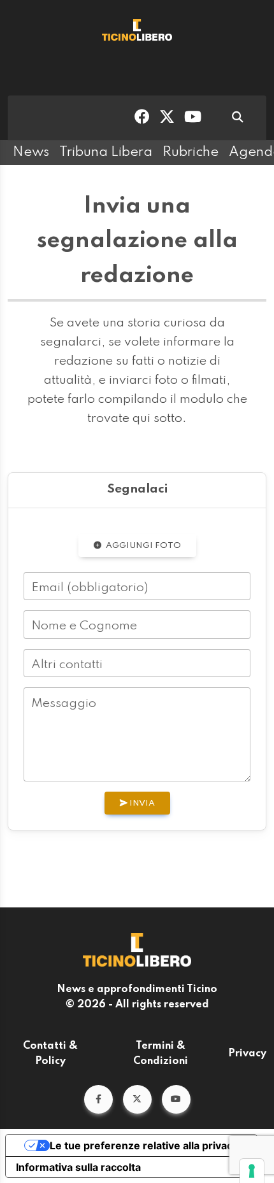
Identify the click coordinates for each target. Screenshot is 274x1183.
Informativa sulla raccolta (78, 1167)
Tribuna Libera (105, 152)
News (31, 152)
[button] (98, 1099)
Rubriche (190, 152)
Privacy (247, 1054)
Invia (141, 803)
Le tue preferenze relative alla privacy (144, 1145)
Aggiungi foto (142, 546)
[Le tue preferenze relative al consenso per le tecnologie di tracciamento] (252, 1171)
